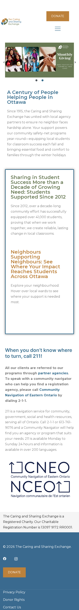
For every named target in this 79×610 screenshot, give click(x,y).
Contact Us (12, 607)
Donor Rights (14, 600)
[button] (4, 62)
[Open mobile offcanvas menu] (58, 28)
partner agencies (53, 373)
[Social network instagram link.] (16, 558)
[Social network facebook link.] (4, 558)
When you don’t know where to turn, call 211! (38, 353)
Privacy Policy (14, 592)
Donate (57, 16)
